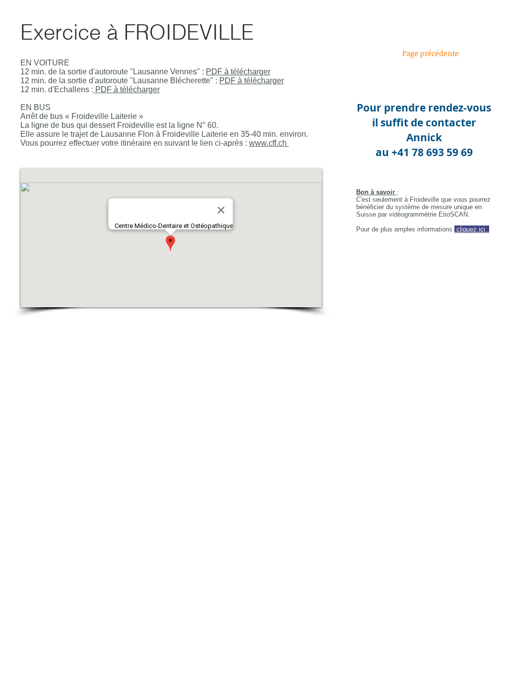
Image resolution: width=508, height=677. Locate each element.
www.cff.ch (269, 143)
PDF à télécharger (238, 71)
